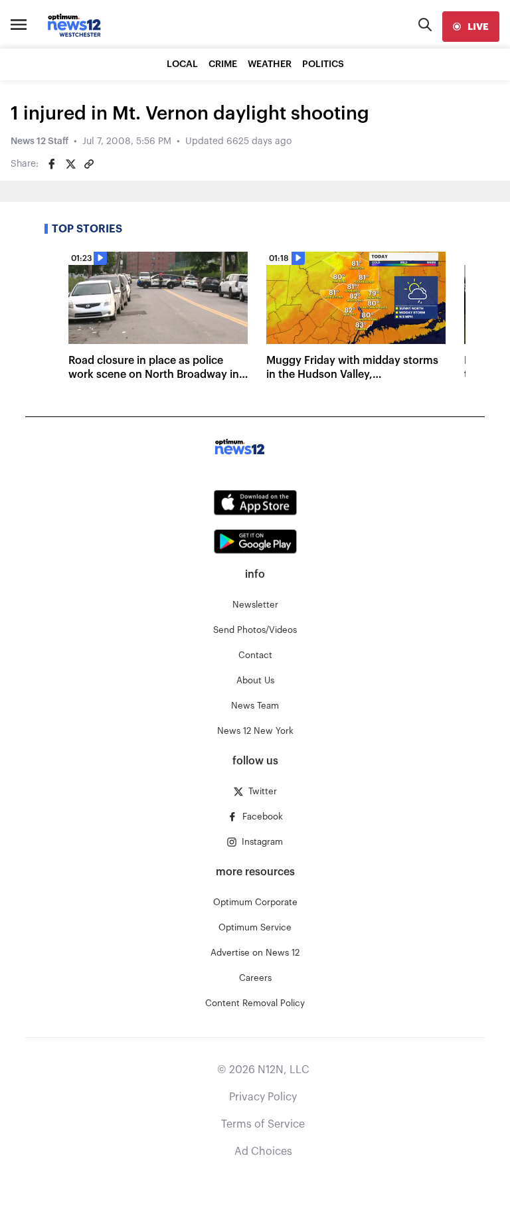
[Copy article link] (89, 164)
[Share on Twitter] (70, 164)
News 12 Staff (39, 141)
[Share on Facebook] (51, 164)
